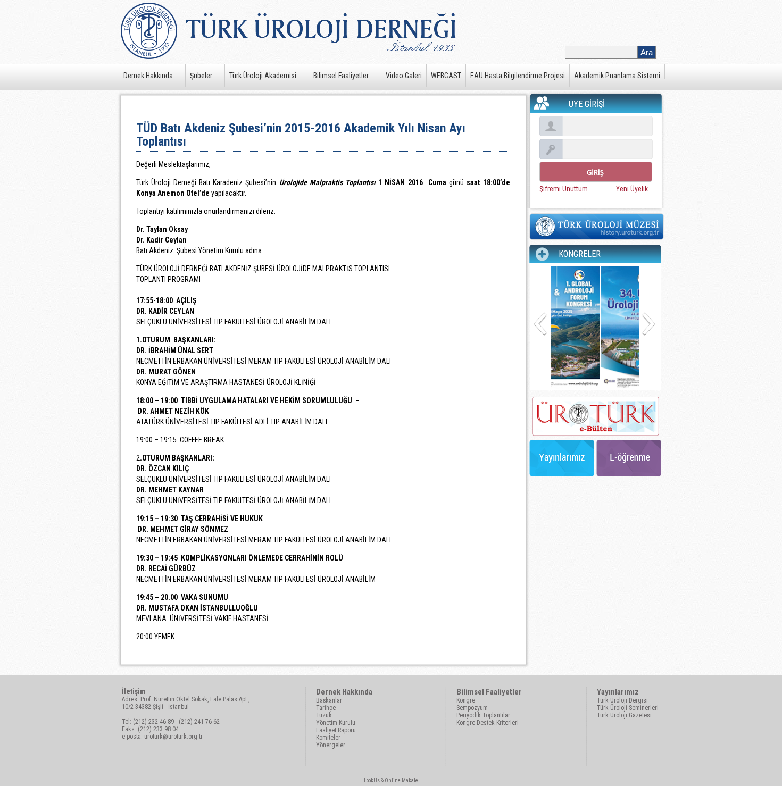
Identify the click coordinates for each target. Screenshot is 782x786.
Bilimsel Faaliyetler (341, 75)
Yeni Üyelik (632, 189)
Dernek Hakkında (148, 75)
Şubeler (201, 75)
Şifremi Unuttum (563, 189)
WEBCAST (446, 75)
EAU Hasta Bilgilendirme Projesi (517, 75)
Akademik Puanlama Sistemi (617, 75)
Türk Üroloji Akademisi (262, 75)
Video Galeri (404, 75)
